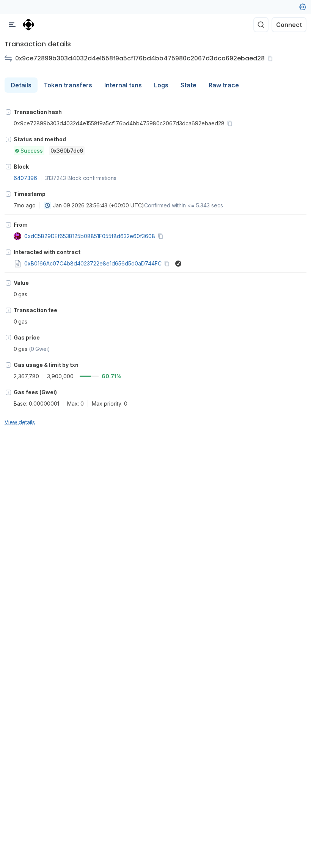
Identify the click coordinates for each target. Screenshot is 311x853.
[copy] (271, 58)
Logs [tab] (161, 85)
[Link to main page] (28, 24)
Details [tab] (21, 85)
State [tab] (188, 85)
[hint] (8, 112)
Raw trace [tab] (224, 85)
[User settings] (302, 7)
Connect (289, 24)
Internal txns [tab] (123, 85)
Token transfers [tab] (68, 85)
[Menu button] (12, 24)
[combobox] (47, 205)
